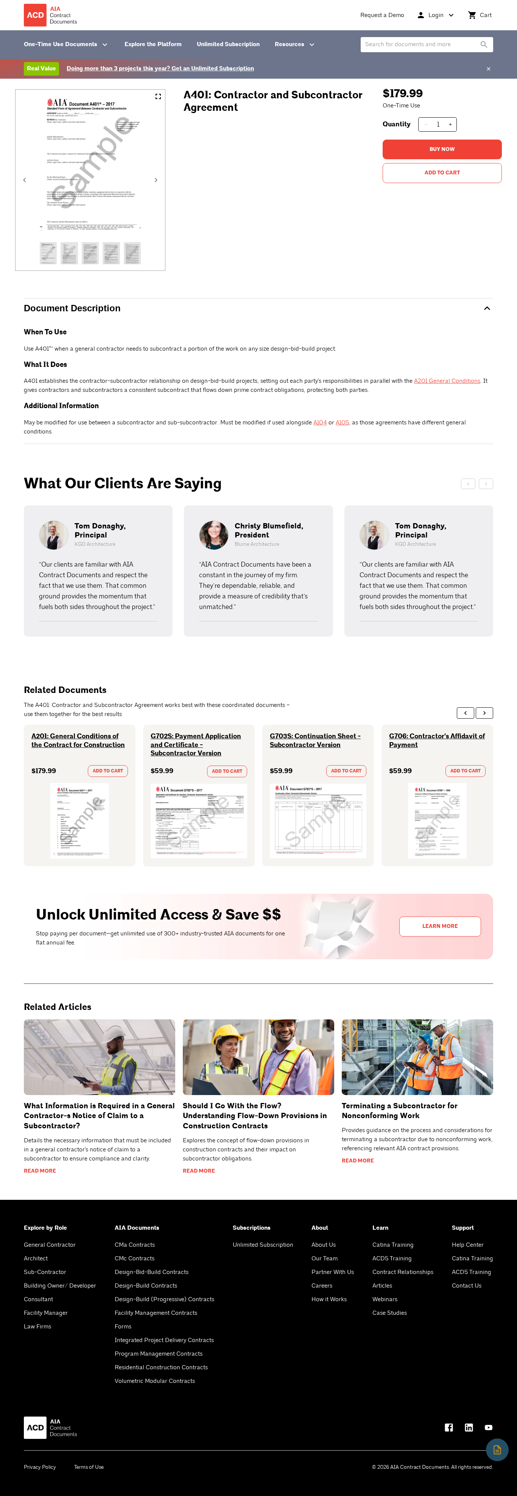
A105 (342, 422)
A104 (320, 422)
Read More (40, 1171)
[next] (484, 713)
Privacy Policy (40, 1467)
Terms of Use (89, 1467)
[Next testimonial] (486, 483)
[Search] (484, 45)
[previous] (465, 713)
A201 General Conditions (447, 381)
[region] (258, 571)
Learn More (440, 926)
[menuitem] (382, 15)
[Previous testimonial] (468, 483)
